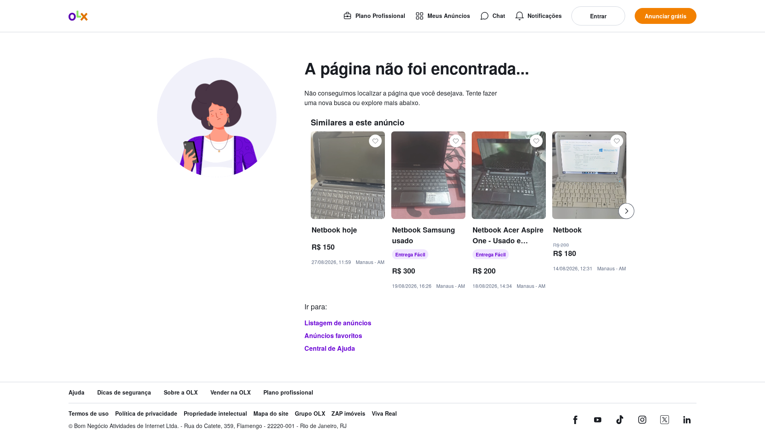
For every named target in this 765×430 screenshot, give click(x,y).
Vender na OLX (230, 392)
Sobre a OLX (181, 392)
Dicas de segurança (124, 392)
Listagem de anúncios (337, 322)
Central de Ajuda (329, 348)
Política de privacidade (146, 413)
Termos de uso (89, 413)
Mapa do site (270, 413)
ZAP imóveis (348, 413)
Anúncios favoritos (333, 335)
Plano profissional (288, 392)
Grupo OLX (310, 413)
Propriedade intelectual (215, 413)
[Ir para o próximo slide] (626, 211)
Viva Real (384, 413)
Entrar (598, 16)
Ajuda (76, 392)
